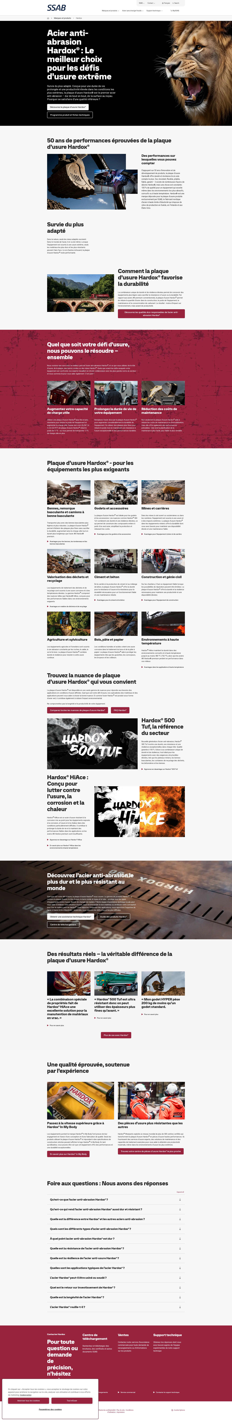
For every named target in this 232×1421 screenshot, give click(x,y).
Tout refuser (72, 1401)
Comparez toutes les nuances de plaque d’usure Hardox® (77, 710)
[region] (50, 1399)
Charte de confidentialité (106, 1410)
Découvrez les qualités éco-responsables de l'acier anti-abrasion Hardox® (151, 314)
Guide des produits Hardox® (113, 916)
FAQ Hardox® (120, 710)
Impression (121, 1412)
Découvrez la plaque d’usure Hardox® (68, 107)
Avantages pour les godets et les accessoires (114, 534)
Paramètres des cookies (50, 1409)
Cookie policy (25, 1395)
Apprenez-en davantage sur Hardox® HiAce (66, 840)
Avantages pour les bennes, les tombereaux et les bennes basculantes (68, 542)
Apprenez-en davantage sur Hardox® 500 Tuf (161, 769)
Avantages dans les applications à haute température (164, 667)
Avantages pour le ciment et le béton (111, 600)
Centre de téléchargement (63, 924)
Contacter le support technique (167, 1392)
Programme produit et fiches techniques (70, 114)
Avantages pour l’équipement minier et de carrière (163, 534)
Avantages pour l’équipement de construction (161, 600)
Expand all (180, 1192)
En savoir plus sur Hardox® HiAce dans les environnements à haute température (65, 846)
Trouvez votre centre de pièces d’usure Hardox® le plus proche (151, 1151)
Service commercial (128, 1392)
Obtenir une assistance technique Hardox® (70, 916)
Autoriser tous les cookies (28, 1401)
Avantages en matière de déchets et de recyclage (68, 606)
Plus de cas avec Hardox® (116, 1035)
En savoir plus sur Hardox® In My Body (68, 1154)
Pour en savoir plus (57, 1025)
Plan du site (121, 1410)
